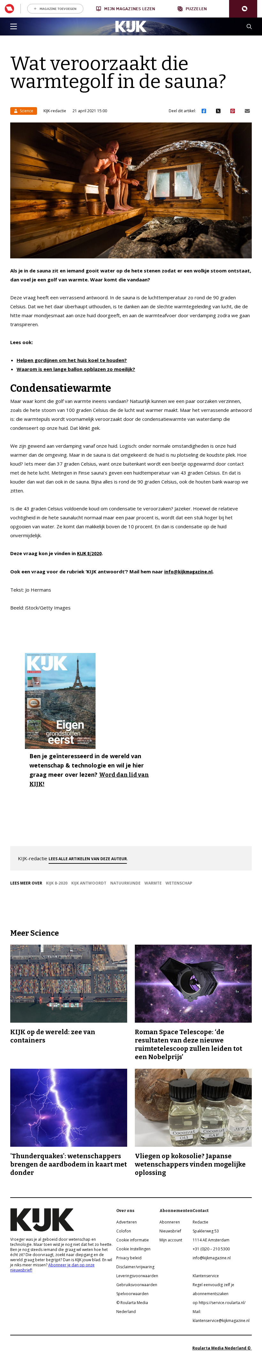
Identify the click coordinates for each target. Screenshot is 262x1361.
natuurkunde (125, 883)
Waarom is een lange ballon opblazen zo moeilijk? (76, 369)
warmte (153, 883)
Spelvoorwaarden (132, 1293)
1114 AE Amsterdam (211, 1240)
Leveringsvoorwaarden (137, 1275)
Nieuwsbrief (170, 1231)
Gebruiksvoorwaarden (136, 1284)
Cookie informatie (132, 1240)
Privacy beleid (129, 1258)
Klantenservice (206, 1275)
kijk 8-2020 (56, 883)
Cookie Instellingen (133, 1249)
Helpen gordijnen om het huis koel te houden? (72, 360)
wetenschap (179, 883)
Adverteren (126, 1222)
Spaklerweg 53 (206, 1231)
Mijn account (170, 1240)
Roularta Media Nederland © (222, 1348)
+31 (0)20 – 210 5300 (211, 1249)
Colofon (123, 1231)
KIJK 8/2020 (89, 553)
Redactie (200, 1222)
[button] (243, 9)
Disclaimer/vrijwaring (135, 1267)
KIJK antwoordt (88, 883)
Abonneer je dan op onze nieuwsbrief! (52, 1267)
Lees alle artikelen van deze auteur (88, 858)
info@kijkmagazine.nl (188, 572)
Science (26, 111)
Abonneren (169, 1222)
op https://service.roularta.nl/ (219, 1302)
